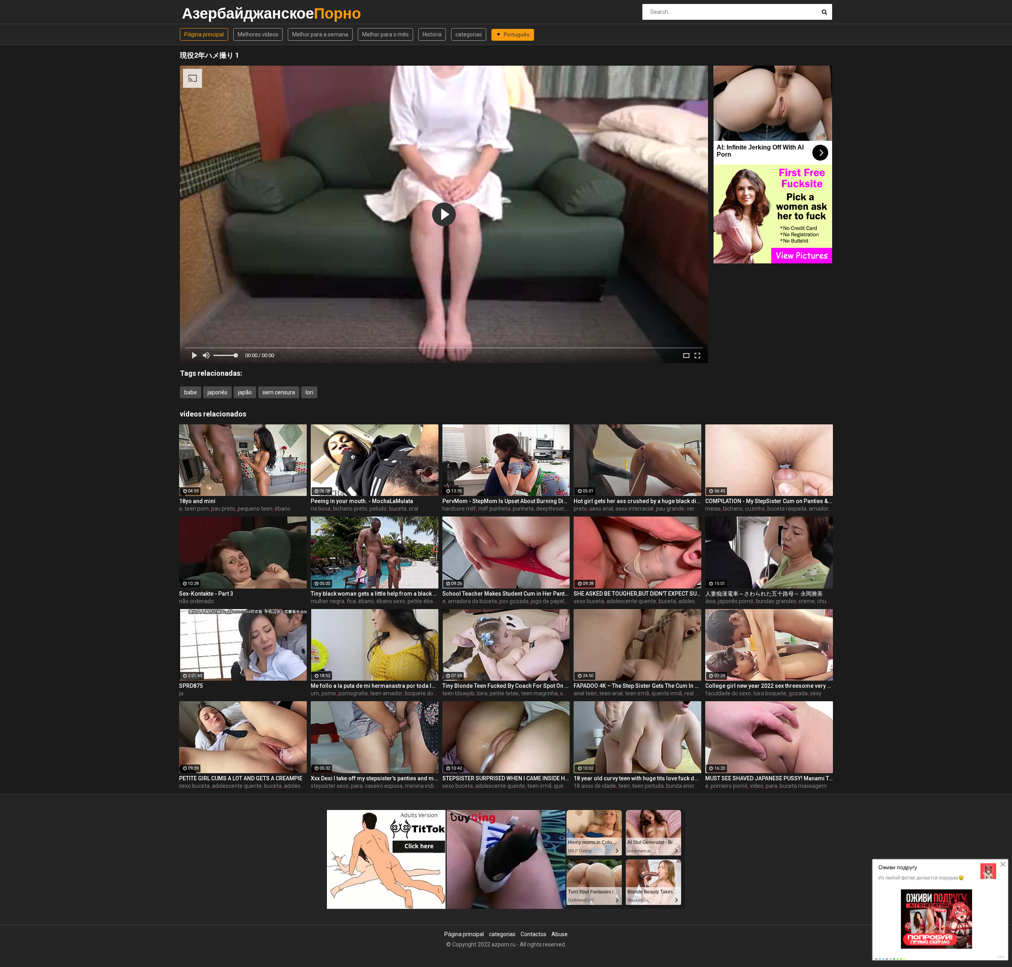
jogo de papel (547, 601)
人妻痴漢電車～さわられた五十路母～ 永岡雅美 (764, 593)
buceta (397, 508)
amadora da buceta (472, 601)
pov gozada (514, 601)
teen (624, 786)
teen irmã (637, 693)
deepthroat (550, 508)
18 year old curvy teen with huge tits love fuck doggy (637, 778)
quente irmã (666, 693)
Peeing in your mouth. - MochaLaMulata (362, 501)
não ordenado (196, 601)
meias (713, 508)
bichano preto (350, 508)
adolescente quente (631, 601)
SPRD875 (191, 686)
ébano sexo (390, 601)
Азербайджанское (202, 13)
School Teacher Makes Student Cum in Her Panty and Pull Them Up (506, 593)
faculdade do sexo (728, 693)
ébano (283, 508)
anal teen (585, 693)
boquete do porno (427, 693)
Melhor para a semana (320, 34)
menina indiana (424, 786)
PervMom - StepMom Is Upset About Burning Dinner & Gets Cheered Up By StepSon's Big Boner (506, 501)
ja (181, 693)
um (315, 693)
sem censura (278, 392)
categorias (468, 34)
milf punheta (494, 508)
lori (309, 392)
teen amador (386, 693)
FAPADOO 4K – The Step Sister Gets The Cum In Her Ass (637, 686)
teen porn (197, 508)
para (357, 786)
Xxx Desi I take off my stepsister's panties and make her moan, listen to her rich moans (374, 778)
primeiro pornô (729, 786)
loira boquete (769, 693)
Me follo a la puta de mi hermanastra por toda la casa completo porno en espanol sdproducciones (374, 686)
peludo (378, 508)
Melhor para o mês (385, 34)
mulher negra (327, 601)
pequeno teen (255, 508)
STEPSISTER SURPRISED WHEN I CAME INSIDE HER (506, 778)
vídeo (756, 786)
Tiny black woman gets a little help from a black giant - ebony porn (374, 593)
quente (563, 786)
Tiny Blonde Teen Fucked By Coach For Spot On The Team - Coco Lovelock (506, 686)
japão (245, 392)
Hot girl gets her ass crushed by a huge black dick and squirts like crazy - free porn (637, 501)
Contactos (533, 934)
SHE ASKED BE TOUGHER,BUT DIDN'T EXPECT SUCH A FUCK (637, 593)
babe (190, 392)
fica (351, 601)
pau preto (223, 508)
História (432, 34)
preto (580, 508)
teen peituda (648, 786)
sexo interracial (634, 508)
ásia (710, 601)
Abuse (559, 934)
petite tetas (504, 693)
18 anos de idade (595, 786)
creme (807, 601)
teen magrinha (539, 693)
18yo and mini (197, 501)
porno (328, 693)
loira (482, 693)
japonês (217, 392)
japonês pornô (735, 601)
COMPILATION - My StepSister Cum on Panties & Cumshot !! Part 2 (769, 501)
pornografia (353, 693)
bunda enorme (684, 786)
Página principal (204, 34)
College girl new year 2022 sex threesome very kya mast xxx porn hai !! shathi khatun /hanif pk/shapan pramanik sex (769, 686)
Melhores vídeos (258, 34)
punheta (523, 508)
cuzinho (755, 508)
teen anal (611, 693)
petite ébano (423, 601)
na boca (320, 508)
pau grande (670, 508)
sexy (815, 693)
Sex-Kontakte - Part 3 (206, 593)
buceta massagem (803, 786)
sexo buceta (589, 601)
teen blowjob (458, 693)
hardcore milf (459, 508)
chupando (829, 601)
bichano (733, 508)
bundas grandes (776, 601)
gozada (798, 693)
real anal (695, 693)
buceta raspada (786, 508)
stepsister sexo (330, 786)
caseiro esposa (383, 786)
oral (413, 508)
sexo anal (601, 508)
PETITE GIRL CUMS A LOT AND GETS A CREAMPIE (240, 778)
